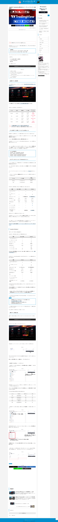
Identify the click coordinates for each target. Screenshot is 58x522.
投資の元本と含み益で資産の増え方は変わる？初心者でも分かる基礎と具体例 (43, 26)
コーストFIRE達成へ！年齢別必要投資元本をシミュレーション (44, 29)
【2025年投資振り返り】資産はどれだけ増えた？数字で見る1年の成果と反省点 (44, 21)
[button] (31, 25)
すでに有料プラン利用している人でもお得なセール (17, 72)
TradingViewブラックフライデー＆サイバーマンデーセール (22, 66)
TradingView (11, 463)
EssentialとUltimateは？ (14, 74)
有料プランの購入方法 (13, 77)
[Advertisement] (22, 35)
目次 (21, 69)
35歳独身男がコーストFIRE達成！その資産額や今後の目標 (44, 31)
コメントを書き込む (22, 513)
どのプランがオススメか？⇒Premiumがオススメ (16, 73)
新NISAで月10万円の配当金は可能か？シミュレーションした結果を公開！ (44, 23)
